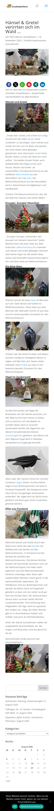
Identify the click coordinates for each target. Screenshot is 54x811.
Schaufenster (12, 44)
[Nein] (50, 801)
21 (32, 767)
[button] (8, 84)
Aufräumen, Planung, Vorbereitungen (24, 701)
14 (32, 763)
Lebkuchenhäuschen (26, 247)
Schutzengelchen (14, 435)
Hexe (33, 300)
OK (14, 806)
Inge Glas (26, 178)
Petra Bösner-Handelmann (23, 36)
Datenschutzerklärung (31, 806)
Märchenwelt (22, 174)
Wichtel (36, 546)
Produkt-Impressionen (35, 40)
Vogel (19, 482)
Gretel (38, 153)
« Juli (7, 780)
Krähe (24, 364)
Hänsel (30, 139)
